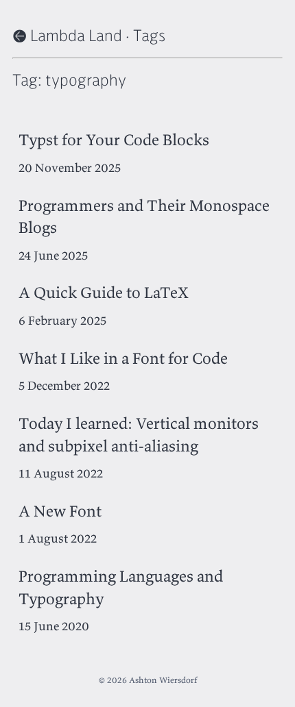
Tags (149, 35)
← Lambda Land (67, 35)
